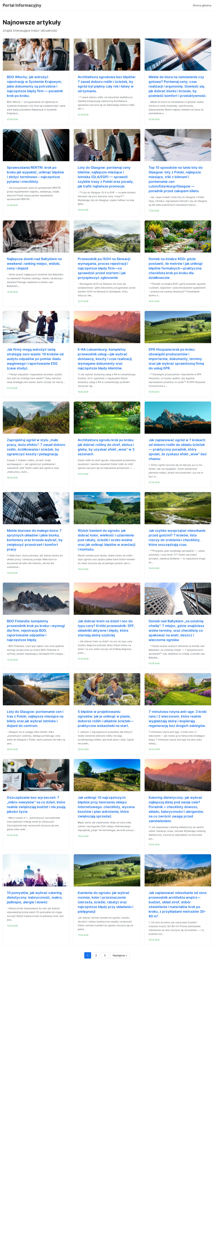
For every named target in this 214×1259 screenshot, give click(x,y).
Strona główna (202, 5)
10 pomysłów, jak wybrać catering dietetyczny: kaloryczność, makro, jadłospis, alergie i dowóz (35, 897)
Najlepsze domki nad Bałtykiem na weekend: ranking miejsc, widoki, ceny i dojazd (34, 263)
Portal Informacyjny (22, 5)
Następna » (120, 955)
